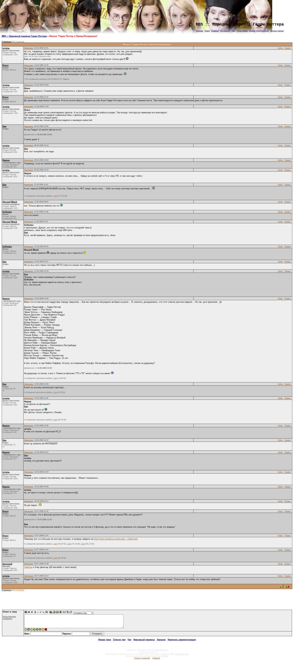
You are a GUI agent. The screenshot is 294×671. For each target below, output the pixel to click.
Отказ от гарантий (142, 658)
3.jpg (83, 544)
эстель (6, 48)
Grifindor (7, 212)
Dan (4, 126)
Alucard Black (9, 202)
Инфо (280, 48)
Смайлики (7, 619)
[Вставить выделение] (26, 613)
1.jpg (55, 196)
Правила (215, 31)
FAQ (233, 31)
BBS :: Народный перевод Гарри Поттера (24, 36)
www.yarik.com (161, 650)
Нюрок (6, 160)
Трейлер (28, 567)
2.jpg (69, 544)
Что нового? (225, 31)
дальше (20, 41)
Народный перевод (144, 639)
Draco (5, 65)
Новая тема (104, 639)
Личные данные (277, 31)
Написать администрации (182, 639)
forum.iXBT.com (181, 654)
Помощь (199, 31)
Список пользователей (259, 31)
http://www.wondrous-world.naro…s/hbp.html (116, 539)
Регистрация (242, 31)
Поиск (207, 31)
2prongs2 (7, 564)
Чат (129, 639)
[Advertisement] (147, 601)
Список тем (119, 639)
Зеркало (161, 639)
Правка (287, 48)
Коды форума (9, 617)
